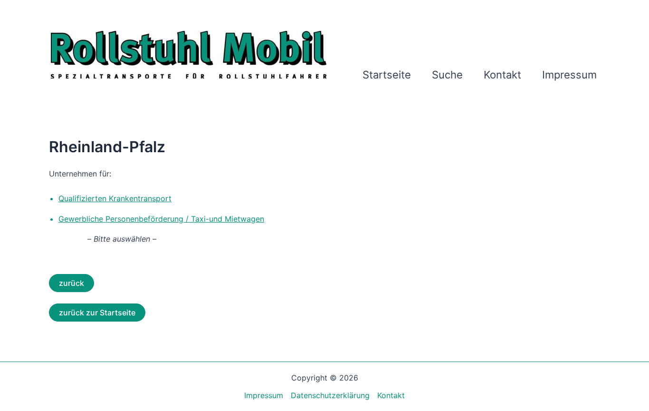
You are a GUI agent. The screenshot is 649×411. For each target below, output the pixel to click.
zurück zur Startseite (97, 312)
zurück (71, 283)
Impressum (569, 74)
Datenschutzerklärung (330, 395)
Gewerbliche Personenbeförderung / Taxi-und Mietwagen (161, 219)
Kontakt (502, 74)
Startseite (387, 74)
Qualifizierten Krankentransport (115, 198)
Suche (447, 74)
